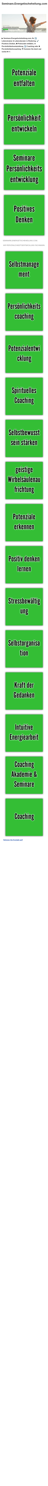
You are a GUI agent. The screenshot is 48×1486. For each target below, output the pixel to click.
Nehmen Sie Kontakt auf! (13, 840)
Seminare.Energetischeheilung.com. (21, 241)
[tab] (21, 240)
